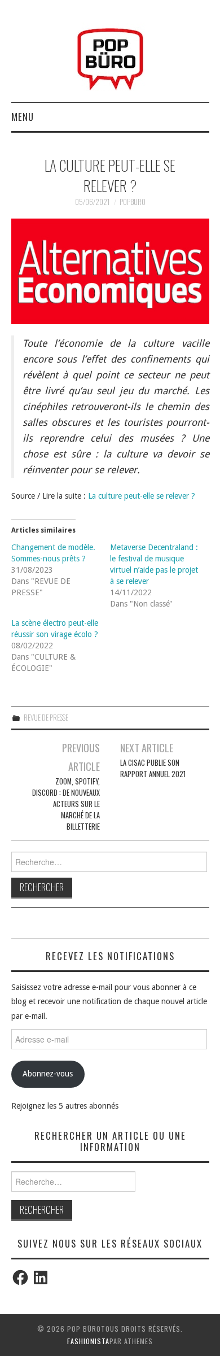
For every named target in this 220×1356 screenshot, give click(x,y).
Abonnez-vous (48, 1073)
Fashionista (88, 1341)
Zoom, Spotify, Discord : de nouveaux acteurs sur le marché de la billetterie (66, 804)
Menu (22, 117)
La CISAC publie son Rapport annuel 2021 (153, 768)
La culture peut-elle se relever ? (141, 495)
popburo (133, 202)
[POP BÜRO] (110, 55)
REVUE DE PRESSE (46, 717)
